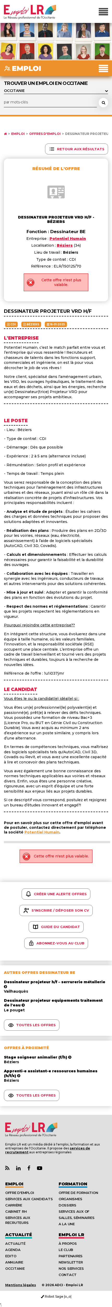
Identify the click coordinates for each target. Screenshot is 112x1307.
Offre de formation (78, 1193)
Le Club (66, 1250)
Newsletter (71, 1262)
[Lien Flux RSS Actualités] (7, 1168)
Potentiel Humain (41, 832)
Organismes (70, 1199)
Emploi (18, 134)
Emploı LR (71, 1234)
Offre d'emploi (19, 1193)
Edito (10, 1256)
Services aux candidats (29, 1199)
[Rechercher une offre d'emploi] (103, 102)
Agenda (12, 1250)
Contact (68, 1275)
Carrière (13, 1205)
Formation (73, 1183)
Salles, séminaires (76, 1218)
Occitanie (15, 1268)
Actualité (18, 1234)
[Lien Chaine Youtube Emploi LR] (39, 1168)
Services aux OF (74, 1211)
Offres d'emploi (45, 134)
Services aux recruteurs (17, 1220)
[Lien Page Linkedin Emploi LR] (18, 1168)
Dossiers (67, 1205)
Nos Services (71, 1268)
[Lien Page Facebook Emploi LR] (28, 1168)
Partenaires (71, 1256)
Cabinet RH (16, 1211)
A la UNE (67, 1224)
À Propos (68, 1243)
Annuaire (14, 1262)
